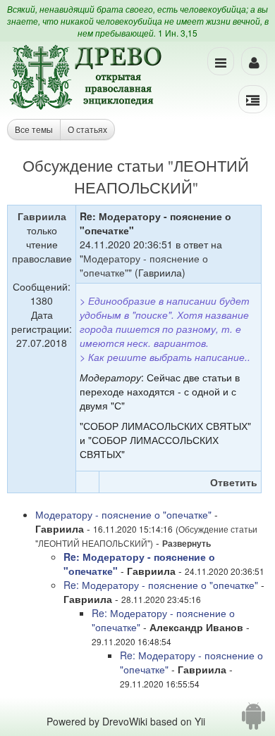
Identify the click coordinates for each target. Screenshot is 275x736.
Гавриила (42, 216)
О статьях (87, 129)
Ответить (233, 482)
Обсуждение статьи (93, 165)
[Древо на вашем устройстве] (253, 721)
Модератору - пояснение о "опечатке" (123, 514)
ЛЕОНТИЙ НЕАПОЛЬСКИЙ (162, 176)
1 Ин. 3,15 (177, 33)
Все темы (34, 129)
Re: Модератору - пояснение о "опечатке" (160, 585)
